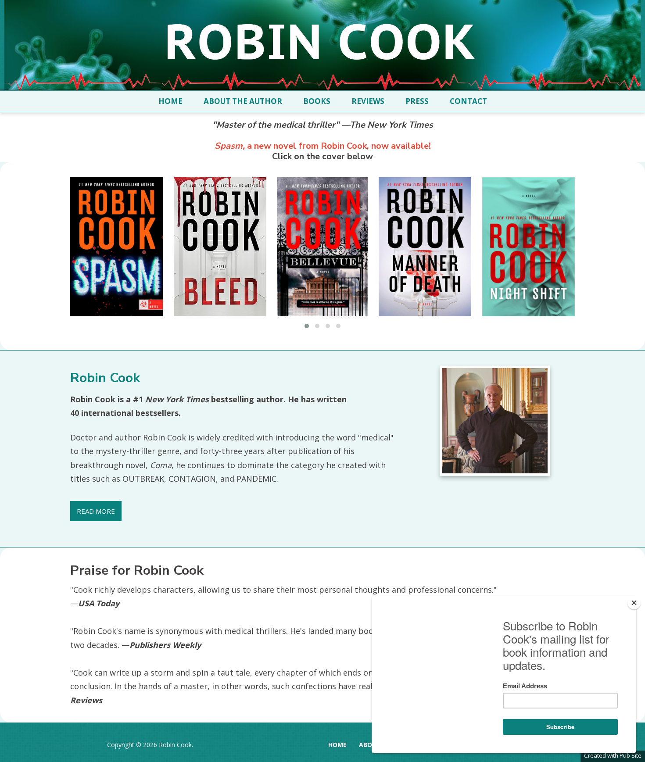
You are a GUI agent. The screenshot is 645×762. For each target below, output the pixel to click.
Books (316, 101)
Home (170, 101)
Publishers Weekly (165, 645)
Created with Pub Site (612, 755)
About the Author (243, 101)
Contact (468, 101)
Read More (96, 511)
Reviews (367, 101)
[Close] (634, 602)
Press (417, 101)
